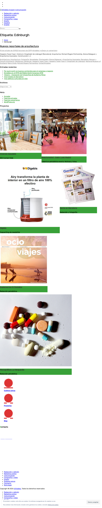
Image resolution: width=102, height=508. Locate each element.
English (6, 25)
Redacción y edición (11, 13)
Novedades (34, 59)
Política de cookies (53, 505)
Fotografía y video (11, 19)
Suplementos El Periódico (11, 287)
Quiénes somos (9, 391)
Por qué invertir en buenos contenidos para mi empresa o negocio (28, 71)
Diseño (6, 21)
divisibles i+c (37, 51)
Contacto (7, 483)
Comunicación (9, 17)
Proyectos (8, 406)
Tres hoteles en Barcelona (13, 77)
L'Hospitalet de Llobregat (75, 61)
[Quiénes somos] (27, 383)
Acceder (7, 96)
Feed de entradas (10, 98)
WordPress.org (9, 102)
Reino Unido (12, 63)
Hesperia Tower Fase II (57, 61)
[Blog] (27, 413)
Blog (5, 421)
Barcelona (84, 59)
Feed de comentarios (12, 100)
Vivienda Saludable (8, 154)
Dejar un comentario (49, 51)
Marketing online (10, 15)
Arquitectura (15, 59)
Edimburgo (19, 61)
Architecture (5, 59)
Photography (44, 59)
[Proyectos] (27, 398)
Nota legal (8, 485)
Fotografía (25, 59)
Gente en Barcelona (68, 208)
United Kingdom (45, 63)
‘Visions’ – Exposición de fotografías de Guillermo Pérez (25, 75)
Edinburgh (28, 61)
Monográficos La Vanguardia (12, 370)
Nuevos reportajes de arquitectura (19, 46)
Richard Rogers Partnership (27, 63)
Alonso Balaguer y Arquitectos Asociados (64, 59)
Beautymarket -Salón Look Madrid (56, 157)
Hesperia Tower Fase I (40, 61)
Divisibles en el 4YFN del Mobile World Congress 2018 (23, 73)
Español (7, 23)
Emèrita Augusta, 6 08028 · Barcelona (7, 432)
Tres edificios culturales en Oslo (16, 79)
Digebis (3, 228)
